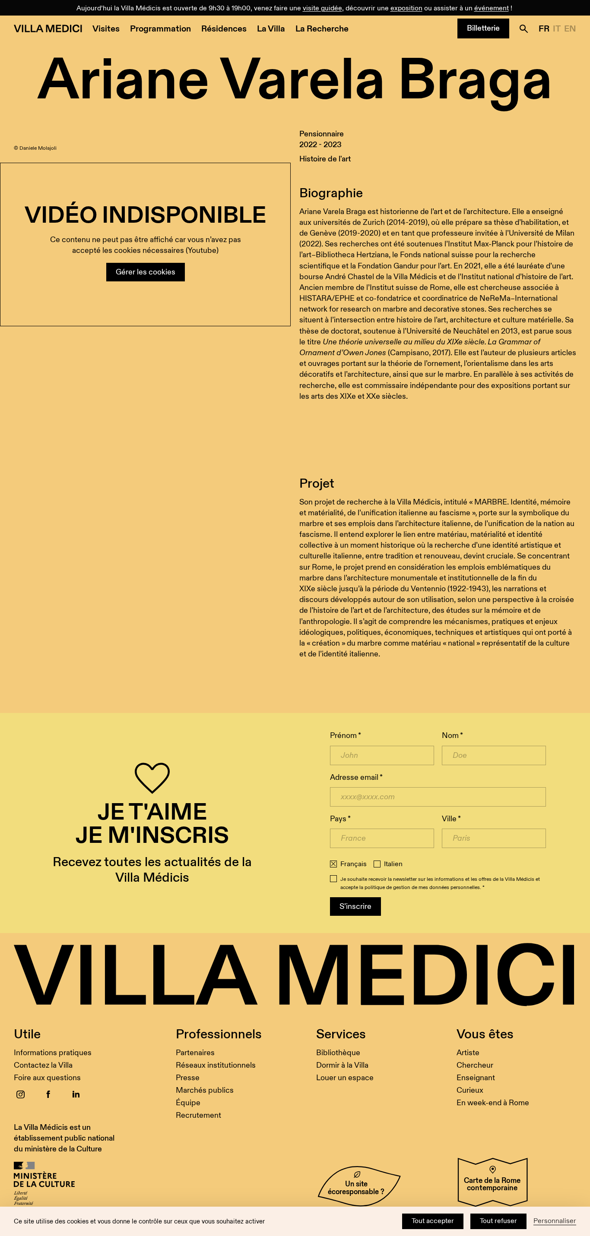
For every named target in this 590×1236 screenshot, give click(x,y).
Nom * (452, 736)
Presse (188, 1078)
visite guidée (322, 8)
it (557, 29)
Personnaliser (554, 1221)
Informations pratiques (53, 1053)
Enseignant (476, 1078)
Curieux (470, 1090)
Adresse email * (356, 777)
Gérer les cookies (145, 272)
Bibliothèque (338, 1053)
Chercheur (475, 1065)
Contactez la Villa (43, 1065)
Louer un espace (345, 1078)
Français (353, 864)
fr (544, 29)
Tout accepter (433, 1221)
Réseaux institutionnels (216, 1065)
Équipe (188, 1103)
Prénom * (345, 736)
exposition (406, 8)
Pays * (340, 819)
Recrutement (198, 1115)
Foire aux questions (47, 1078)
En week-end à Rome (493, 1103)
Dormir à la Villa (342, 1065)
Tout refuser (498, 1221)
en (570, 29)
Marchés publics (205, 1090)
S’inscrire (355, 906)
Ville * (451, 819)
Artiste (468, 1053)
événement (491, 8)
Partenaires (195, 1053)
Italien (393, 864)
